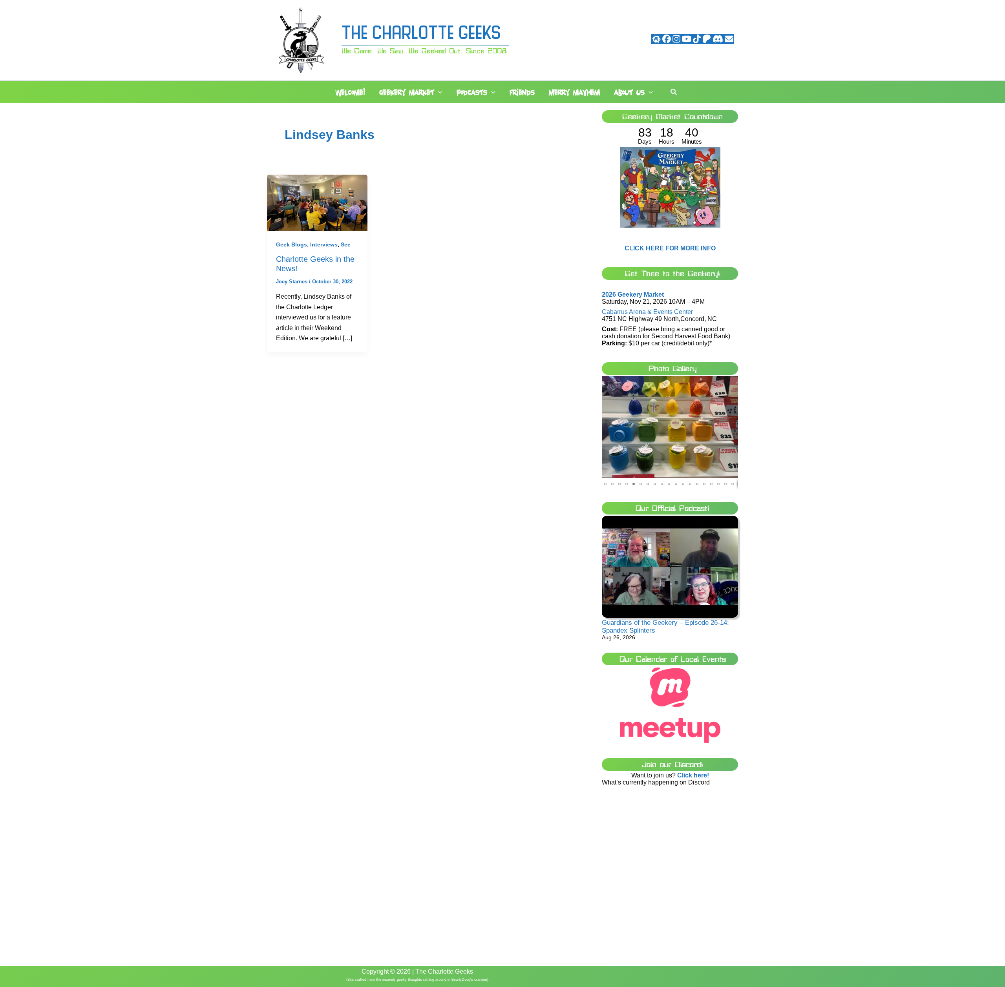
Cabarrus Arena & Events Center (647, 311)
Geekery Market (406, 92)
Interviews (324, 244)
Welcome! (350, 92)
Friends (522, 92)
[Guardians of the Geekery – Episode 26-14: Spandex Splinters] (670, 567)
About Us (629, 92)
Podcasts (472, 92)
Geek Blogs (291, 244)
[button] (438, 92)
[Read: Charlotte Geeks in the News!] (317, 202)
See (346, 244)
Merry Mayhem (574, 92)
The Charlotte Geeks (421, 34)
